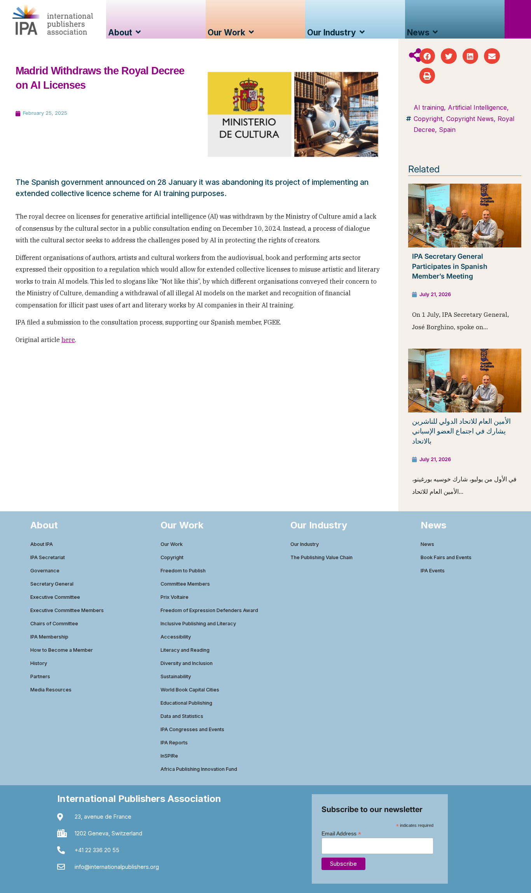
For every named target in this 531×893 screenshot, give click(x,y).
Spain (447, 129)
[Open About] (138, 32)
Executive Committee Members (67, 610)
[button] (427, 56)
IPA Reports (174, 743)
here (68, 340)
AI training (429, 107)
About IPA (41, 544)
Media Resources (51, 690)
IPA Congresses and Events (192, 729)
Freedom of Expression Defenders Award (209, 610)
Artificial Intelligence (477, 107)
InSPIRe (169, 756)
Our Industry (304, 544)
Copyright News (470, 119)
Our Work (172, 544)
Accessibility (176, 637)
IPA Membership (49, 637)
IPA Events (433, 571)
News (427, 544)
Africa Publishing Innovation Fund (199, 769)
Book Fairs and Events (446, 557)
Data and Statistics (182, 716)
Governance (44, 571)
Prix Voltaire (175, 597)
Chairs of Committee (54, 623)
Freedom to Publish (183, 571)
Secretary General (51, 584)
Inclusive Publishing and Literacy (198, 623)
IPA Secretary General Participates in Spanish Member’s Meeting (449, 266)
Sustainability (176, 676)
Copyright (428, 119)
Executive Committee (55, 597)
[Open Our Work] (251, 32)
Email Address (341, 833)
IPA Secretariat (47, 557)
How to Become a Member (61, 650)
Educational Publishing (186, 703)
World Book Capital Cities (190, 690)
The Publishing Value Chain (321, 557)
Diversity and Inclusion (187, 663)
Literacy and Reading (185, 650)
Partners (40, 676)
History (38, 663)
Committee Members (185, 584)
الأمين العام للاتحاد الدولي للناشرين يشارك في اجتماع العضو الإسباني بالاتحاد (461, 431)
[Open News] (435, 32)
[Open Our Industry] (362, 32)
